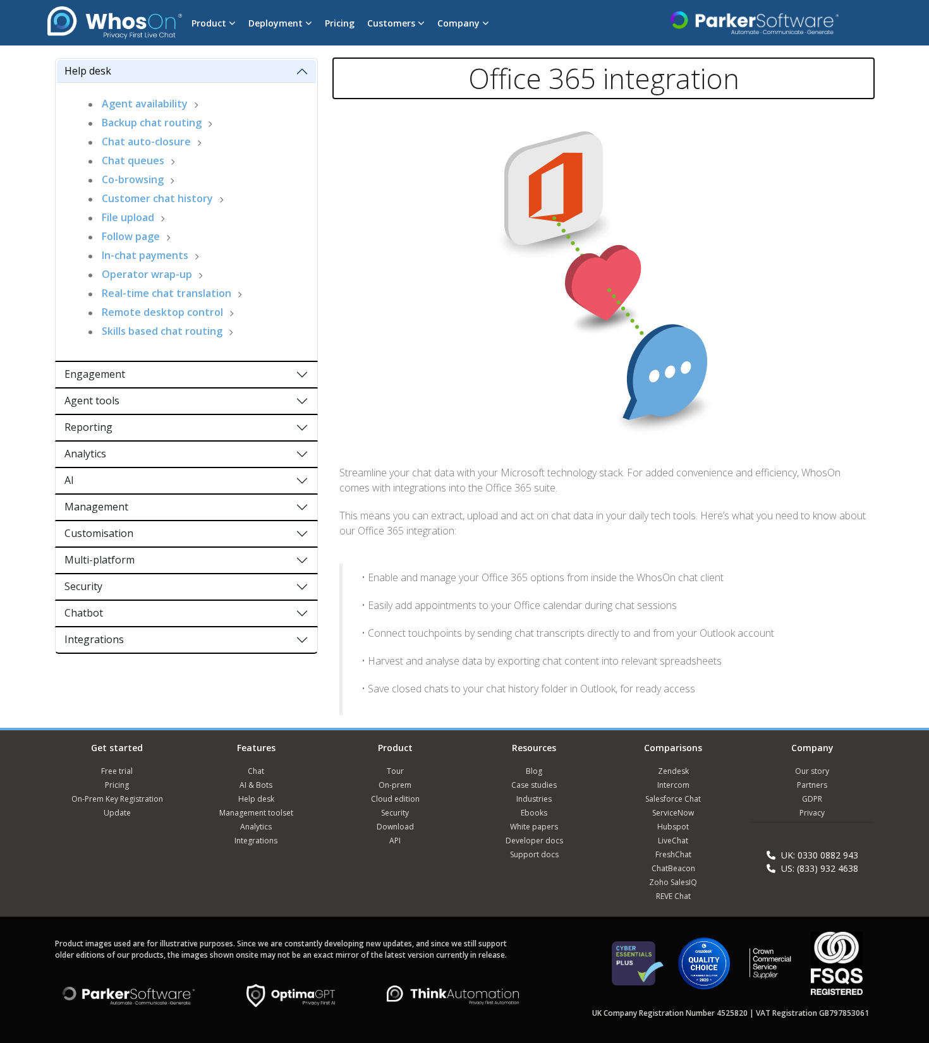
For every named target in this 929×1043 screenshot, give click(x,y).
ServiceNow (673, 812)
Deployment (276, 23)
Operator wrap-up (147, 274)
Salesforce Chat (673, 798)
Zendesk (673, 771)
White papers (534, 826)
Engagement (94, 374)
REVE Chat (673, 896)
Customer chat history (157, 198)
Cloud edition (395, 798)
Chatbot (83, 613)
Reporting (88, 427)
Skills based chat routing (162, 331)
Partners (812, 785)
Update (117, 812)
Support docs (534, 854)
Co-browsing (133, 179)
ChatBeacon (673, 868)
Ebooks (534, 812)
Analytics (85, 454)
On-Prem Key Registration (117, 798)
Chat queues (133, 160)
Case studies (534, 785)
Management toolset (256, 812)
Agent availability (145, 104)
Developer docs (534, 840)
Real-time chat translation (166, 293)
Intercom (673, 785)
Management (96, 507)
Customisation (98, 533)
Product (210, 23)
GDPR (812, 798)
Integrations (94, 639)
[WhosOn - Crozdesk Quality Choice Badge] (704, 968)
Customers (392, 23)
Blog (534, 771)
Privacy (812, 812)
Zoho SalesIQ (673, 882)
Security (83, 586)
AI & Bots (256, 785)
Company (459, 23)
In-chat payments (145, 255)
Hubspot (673, 826)
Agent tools (91, 400)
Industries (534, 798)
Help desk (87, 71)
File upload (128, 217)
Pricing (340, 23)
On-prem (395, 785)
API (395, 840)
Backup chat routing (152, 123)
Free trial (117, 771)
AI (69, 480)
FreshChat (673, 854)
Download (395, 826)
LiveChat (673, 840)
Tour (395, 771)
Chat (256, 771)
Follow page (131, 236)
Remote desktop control (162, 312)
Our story (812, 771)
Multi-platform (99, 560)
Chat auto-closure (146, 141)
